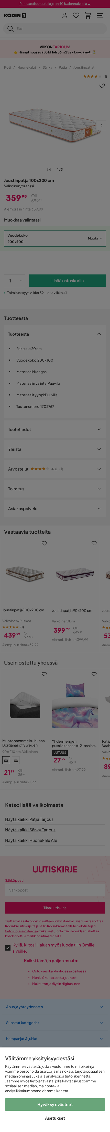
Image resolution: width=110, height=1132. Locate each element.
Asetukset (55, 1118)
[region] (55, 1089)
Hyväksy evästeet (55, 1104)
